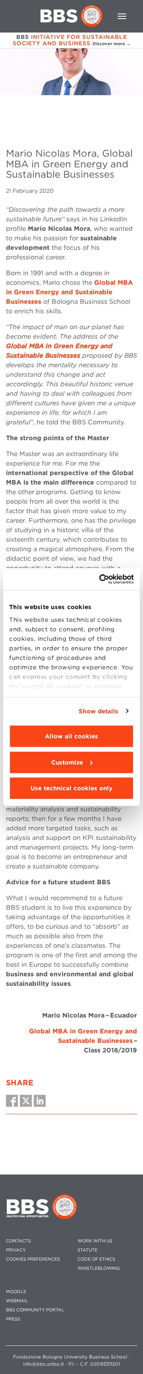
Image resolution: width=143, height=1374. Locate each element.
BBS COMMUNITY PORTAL (35, 1310)
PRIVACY (16, 1250)
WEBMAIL (17, 1301)
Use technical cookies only (71, 788)
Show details (98, 711)
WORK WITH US (94, 1241)
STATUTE (87, 1250)
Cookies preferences (33, 1259)
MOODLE (16, 1292)
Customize (67, 762)
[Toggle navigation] (122, 16)
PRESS (13, 1319)
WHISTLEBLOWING (98, 1268)
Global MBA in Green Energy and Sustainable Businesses (69, 292)
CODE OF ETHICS (96, 1259)
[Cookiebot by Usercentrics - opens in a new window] (101, 579)
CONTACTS (18, 1241)
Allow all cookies (71, 736)
